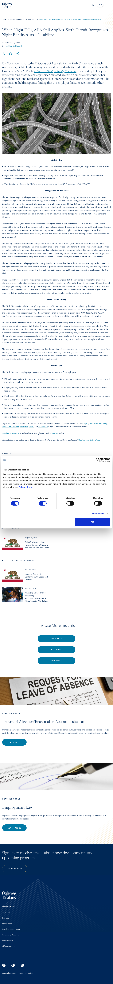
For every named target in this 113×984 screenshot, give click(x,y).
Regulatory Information (11, 929)
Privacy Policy (26, 487)
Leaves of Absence (10, 426)
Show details (98, 513)
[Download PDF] (3, 53)
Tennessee (43, 426)
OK (92, 522)
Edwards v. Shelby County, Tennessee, (55, 71)
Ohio (31, 426)
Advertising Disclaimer (11, 934)
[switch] (43, 503)
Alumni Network (8, 906)
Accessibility (7, 923)
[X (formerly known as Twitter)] (4, 965)
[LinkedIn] (13, 965)
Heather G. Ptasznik (13, 45)
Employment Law (90, 423)
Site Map (5, 917)
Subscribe (6, 912)
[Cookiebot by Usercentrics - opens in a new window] (98, 460)
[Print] (10, 53)
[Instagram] (22, 965)
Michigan (24, 426)
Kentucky (103, 423)
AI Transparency (8, 946)
